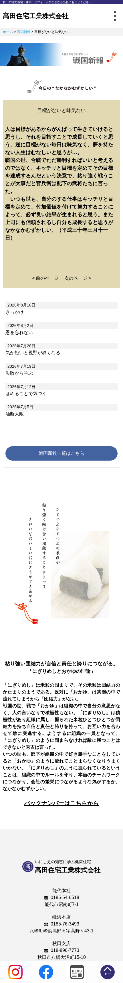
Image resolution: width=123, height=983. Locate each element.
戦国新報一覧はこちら (61, 453)
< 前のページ (45, 278)
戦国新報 (24, 32)
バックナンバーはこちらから (61, 803)
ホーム (8, 32)
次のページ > (77, 278)
